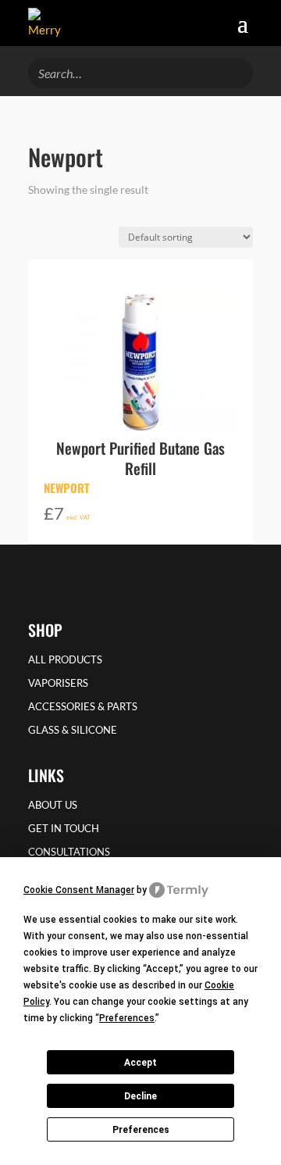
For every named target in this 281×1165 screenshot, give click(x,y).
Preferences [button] (127, 1018)
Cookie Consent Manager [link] (78, 889)
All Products (65, 660)
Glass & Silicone (72, 730)
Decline (140, 1096)
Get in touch (63, 828)
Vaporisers (58, 683)
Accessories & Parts (82, 707)
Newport (67, 487)
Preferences (140, 1129)
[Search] (236, 71)
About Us (52, 805)
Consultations (69, 852)
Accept (140, 1062)
